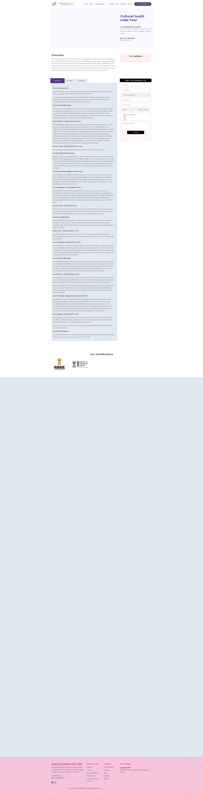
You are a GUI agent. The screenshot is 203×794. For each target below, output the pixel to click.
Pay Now (89, 781)
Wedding (123, 4)
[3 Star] (136, 120)
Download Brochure (93, 778)
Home (86, 4)
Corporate (111, 4)
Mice (105, 773)
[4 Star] (136, 118)
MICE (117, 4)
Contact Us (90, 770)
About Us (89, 767)
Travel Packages (100, 4)
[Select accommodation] (136, 114)
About (91, 4)
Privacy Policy (91, 776)
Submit (136, 132)
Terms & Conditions (92, 773)
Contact (129, 4)
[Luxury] (136, 116)
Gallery (106, 778)
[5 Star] (136, 117)
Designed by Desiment (94, 788)
